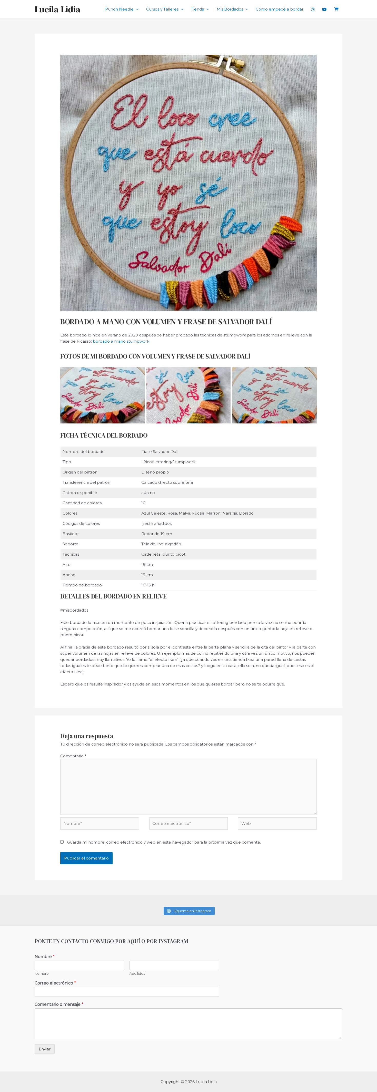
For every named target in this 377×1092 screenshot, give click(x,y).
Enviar (45, 1049)
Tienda (197, 9)
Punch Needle (119, 9)
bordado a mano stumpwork (121, 341)
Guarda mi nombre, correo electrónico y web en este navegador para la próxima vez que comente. (164, 842)
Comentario (73, 755)
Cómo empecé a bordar (279, 9)
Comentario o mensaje (59, 1004)
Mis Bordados (230, 9)
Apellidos (137, 973)
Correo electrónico (55, 983)
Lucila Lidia (58, 9)
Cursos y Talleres (162, 9)
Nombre (45, 956)
